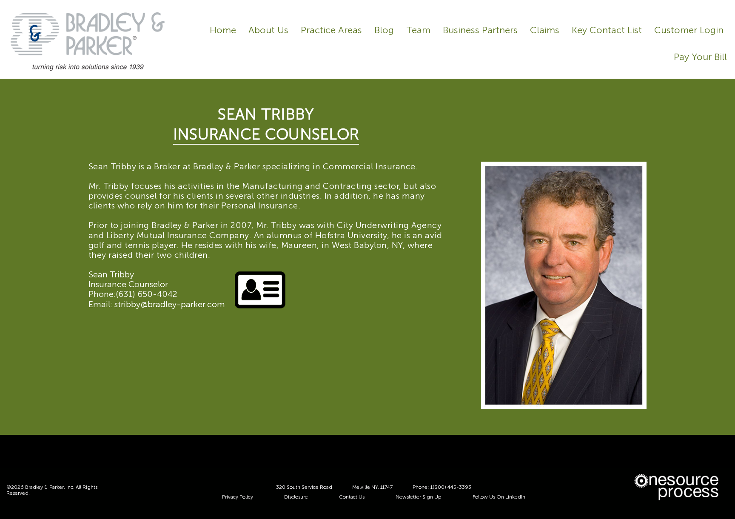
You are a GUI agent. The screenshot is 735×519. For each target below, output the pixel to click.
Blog (384, 30)
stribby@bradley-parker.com (169, 304)
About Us (268, 30)
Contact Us (352, 497)
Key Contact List (607, 30)
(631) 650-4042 (146, 294)
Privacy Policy (237, 497)
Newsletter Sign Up (419, 497)
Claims (544, 30)
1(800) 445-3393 (450, 487)
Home (223, 30)
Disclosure (296, 497)
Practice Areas (331, 30)
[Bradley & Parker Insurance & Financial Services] (88, 41)
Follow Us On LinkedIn (499, 497)
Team (418, 30)
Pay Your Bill (700, 57)
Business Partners (480, 30)
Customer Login (689, 30)
